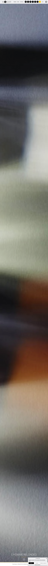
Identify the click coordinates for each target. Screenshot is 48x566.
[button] (46, 558)
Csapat (18, 1)
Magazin (15, 1)
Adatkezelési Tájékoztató (37, 564)
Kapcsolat (21, 1)
